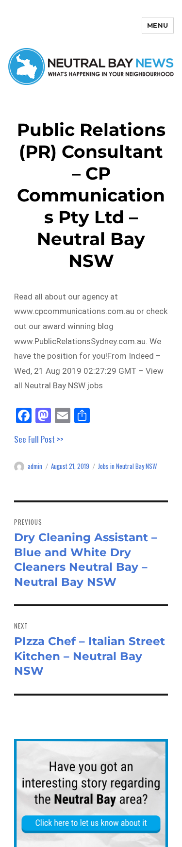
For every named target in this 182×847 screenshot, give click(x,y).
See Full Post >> (39, 439)
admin (35, 466)
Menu (157, 25)
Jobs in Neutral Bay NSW (127, 466)
